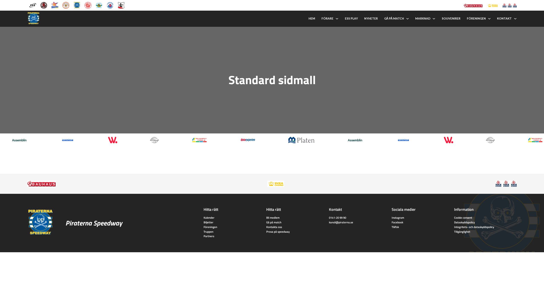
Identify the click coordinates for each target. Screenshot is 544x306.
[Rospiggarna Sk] (88, 5)
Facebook (397, 222)
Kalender (209, 217)
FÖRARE (327, 18)
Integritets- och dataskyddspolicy (474, 227)
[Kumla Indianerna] (43, 5)
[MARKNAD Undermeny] (433, 18)
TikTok (395, 227)
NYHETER (371, 18)
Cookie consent (463, 217)
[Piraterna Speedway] (77, 5)
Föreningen (210, 227)
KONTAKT (504, 18)
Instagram (398, 217)
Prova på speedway (278, 232)
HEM (312, 18)
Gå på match (273, 222)
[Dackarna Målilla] (54, 5)
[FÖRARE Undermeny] (337, 18)
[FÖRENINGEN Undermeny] (489, 18)
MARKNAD (422, 18)
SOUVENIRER (451, 18)
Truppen (208, 232)
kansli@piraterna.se (341, 222)
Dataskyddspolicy (464, 222)
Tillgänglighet (462, 232)
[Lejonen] (65, 5)
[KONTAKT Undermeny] (515, 18)
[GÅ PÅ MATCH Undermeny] (407, 18)
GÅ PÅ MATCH (394, 18)
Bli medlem (273, 217)
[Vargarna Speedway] (110, 5)
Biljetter (208, 222)
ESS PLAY (351, 18)
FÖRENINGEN (476, 18)
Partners (209, 236)
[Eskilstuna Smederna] (121, 5)
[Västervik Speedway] (99, 5)
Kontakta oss (274, 227)
